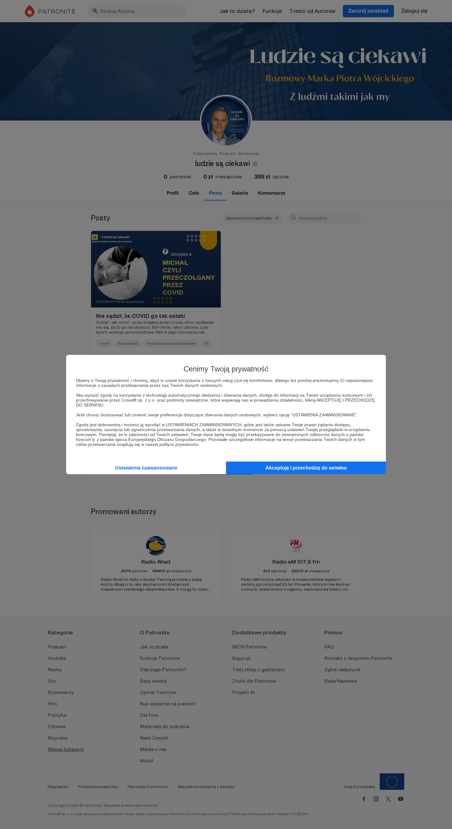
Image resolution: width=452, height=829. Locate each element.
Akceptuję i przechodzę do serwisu (306, 467)
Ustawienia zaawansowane (146, 467)
